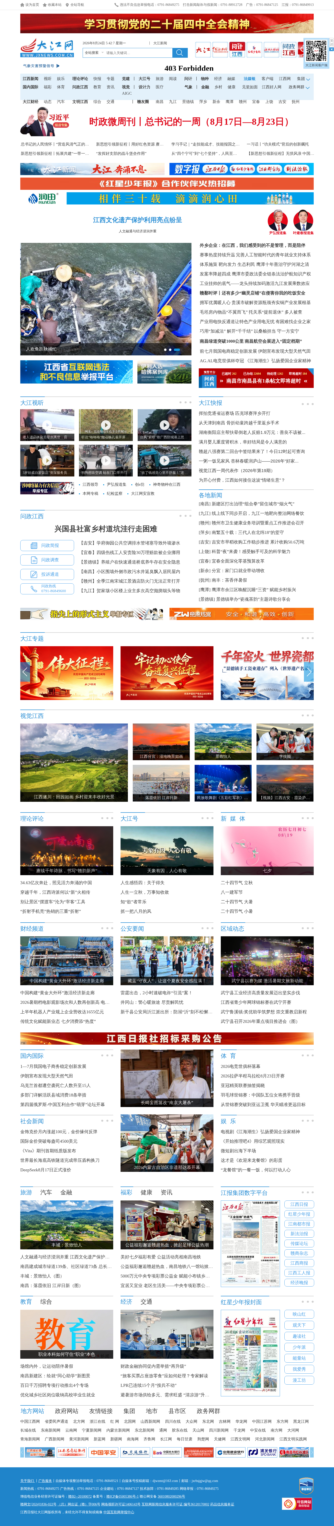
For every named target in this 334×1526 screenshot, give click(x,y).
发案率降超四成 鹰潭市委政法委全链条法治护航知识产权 (255, 273)
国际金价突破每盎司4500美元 (49, 1141)
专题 (110, 79)
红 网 (114, 1421)
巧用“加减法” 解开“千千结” (226, 331)
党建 (126, 79)
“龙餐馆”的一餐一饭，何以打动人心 (256, 1169)
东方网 (282, 1421)
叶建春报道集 (303, 233)
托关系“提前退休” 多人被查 (275, 312)
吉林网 (225, 1421)
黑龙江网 (301, 1421)
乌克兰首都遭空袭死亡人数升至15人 (55, 1085)
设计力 (144, 87)
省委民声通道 (56, 1421)
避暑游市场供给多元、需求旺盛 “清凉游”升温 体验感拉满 (177, 1394)
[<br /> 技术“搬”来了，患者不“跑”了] (167, 1357)
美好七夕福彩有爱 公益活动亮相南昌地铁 (161, 1257)
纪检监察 (114, 493)
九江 (173, 102)
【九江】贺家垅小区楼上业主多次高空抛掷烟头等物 (129, 590)
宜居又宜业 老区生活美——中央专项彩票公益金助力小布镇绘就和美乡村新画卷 (198, 1285)
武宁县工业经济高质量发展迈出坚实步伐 (260, 992)
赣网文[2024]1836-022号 (38, 1504)
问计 (188, 79)
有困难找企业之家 (293, 321)
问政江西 (80, 87)
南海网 (133, 1439)
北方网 (79, 1421)
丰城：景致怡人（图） (42, 1276)
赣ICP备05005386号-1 (122, 1496)
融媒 (231, 79)
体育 (61, 87)
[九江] (205, 513)
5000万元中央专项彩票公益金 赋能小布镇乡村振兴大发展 (176, 1276)
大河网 (293, 1430)
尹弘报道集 (277, 233)
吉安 (282, 102)
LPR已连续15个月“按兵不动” (149, 1385)
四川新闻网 (219, 1430)
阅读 (173, 79)
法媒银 (250, 79)
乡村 (218, 87)
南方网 (276, 1430)
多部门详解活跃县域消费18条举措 (53, 1095)
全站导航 (77, 5)
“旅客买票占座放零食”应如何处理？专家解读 (164, 1375)
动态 (48, 102)
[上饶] (205, 551)
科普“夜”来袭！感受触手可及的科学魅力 (251, 551)
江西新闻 (30, 79)
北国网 (130, 1421)
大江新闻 (161, 43)
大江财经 (30, 102)
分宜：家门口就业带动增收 (238, 570)
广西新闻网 (54, 1439)
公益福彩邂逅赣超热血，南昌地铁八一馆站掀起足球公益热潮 (180, 1266)
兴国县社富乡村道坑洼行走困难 (106, 529)
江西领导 (90, 484)
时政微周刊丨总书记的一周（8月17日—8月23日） (191, 121)
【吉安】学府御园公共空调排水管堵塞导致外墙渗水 (129, 543)
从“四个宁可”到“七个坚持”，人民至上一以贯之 (212, 153)
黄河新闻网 (79, 1439)
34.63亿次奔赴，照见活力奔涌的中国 (56, 882)
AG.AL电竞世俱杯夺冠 (222, 360)
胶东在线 (180, 1430)
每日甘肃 (184, 1439)
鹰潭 (230, 102)
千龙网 (239, 1430)
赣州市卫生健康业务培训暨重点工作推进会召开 (258, 522)
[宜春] (205, 561)
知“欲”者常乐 (133, 901)
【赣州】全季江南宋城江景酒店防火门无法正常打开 (129, 581)
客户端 (267, 79)
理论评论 (80, 79)
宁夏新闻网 (91, 1430)
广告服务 (45, 1481)
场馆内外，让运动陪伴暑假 (46, 1366)
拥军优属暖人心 (215, 302)
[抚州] (205, 580)
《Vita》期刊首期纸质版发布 (48, 1150)
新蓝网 (99, 1439)
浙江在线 (97, 1421)
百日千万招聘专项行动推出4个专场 (54, 1385)
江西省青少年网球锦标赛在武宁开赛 (256, 1002)
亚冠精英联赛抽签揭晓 (243, 1085)
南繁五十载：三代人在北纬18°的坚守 (248, 532)
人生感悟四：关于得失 (143, 882)
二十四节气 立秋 (237, 882)
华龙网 (241, 1421)
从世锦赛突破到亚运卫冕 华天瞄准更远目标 (263, 1104)
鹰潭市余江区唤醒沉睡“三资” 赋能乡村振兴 (254, 589)
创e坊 (140, 484)
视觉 (126, 87)
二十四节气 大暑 (237, 901)
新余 (216, 102)
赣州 (243, 102)
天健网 (220, 1439)
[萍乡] (205, 532)
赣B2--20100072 (80, 1496)
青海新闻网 (30, 1439)
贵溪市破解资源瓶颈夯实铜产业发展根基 (271, 302)
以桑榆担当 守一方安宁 (276, 331)
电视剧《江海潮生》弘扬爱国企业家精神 (260, 1131)
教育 (97, 87)
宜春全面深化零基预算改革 (238, 561)
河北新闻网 (265, 1439)
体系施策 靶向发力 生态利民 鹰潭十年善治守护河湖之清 (254, 264)
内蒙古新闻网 (118, 1430)
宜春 (256, 102)
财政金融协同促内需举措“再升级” (153, 1366)
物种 (205, 79)
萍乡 (203, 102)
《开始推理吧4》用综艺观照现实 (253, 1141)
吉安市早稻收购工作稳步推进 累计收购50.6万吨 (258, 542)
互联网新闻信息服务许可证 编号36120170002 (175, 1504)
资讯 (110, 87)
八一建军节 (232, 892)
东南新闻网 (50, 1430)
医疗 (160, 87)
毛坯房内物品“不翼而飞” (224, 312)
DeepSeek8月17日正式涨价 (45, 1169)
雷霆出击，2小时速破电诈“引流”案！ (157, 992)
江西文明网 (240, 1439)
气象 (188, 87)
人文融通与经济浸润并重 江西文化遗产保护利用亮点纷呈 (76, 1257)
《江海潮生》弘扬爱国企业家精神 (278, 360)
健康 (231, 87)
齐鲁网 (149, 1439)
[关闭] (331, 44)
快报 (97, 79)
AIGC (127, 93)
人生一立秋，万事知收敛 (145, 892)
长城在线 (28, 1430)
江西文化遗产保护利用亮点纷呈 (137, 220)
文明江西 (80, 102)
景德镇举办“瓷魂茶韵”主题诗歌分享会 (253, 599)
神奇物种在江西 (166, 484)
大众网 (191, 1421)
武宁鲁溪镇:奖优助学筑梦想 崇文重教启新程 (264, 1011)
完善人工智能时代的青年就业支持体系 (273, 254)
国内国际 (30, 87)
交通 (110, 102)
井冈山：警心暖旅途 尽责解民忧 (152, 1002)
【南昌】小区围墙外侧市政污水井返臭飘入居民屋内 (129, 571)
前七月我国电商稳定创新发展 (228, 351)
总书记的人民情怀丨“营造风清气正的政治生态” (61, 144)
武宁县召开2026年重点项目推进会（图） (260, 1021)
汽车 (61, 102)
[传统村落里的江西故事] (267, 699)
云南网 (71, 1430)
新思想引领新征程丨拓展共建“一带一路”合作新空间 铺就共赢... (75, 153)
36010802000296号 (171, 1496)
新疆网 (116, 1439)
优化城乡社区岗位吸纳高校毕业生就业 (57, 1394)
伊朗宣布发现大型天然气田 (284, 351)
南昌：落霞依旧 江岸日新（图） (51, 1285)
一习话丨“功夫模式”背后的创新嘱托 (278, 144)
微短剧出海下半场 (238, 1150)
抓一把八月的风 (136, 911)
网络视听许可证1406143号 (121, 1504)
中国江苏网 (262, 1421)
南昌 (160, 102)
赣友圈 (143, 102)
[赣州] (205, 522)
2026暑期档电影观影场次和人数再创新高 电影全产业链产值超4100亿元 (89, 1002)
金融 (205, 87)
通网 (163, 1430)
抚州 (296, 102)
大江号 (144, 79)
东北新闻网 (144, 1430)
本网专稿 (90, 493)
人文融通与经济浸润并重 (137, 231)
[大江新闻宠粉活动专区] (66, 699)
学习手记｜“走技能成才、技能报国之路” (206, 144)
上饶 (269, 102)
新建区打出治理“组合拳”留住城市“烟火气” (253, 503)
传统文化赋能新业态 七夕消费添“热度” (58, 1021)
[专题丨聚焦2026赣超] (167, 699)
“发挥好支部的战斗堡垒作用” (121, 153)
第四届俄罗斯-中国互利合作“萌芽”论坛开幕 (62, 1104)
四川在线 (173, 1421)
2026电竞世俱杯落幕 (240, 1066)
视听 (48, 79)
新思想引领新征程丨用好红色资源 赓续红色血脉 (137, 144)
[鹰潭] (205, 589)
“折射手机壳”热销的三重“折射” (50, 911)
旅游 (160, 79)
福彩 (48, 87)
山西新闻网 (150, 1421)
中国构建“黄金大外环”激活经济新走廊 (57, 992)
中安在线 (258, 1430)
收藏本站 (55, 5)
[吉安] (205, 542)
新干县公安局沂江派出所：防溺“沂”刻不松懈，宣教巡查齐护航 (182, 1011)
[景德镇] (207, 599)
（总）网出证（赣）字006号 (78, 1504)
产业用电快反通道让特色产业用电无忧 (237, 321)
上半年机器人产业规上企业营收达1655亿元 (62, 1011)
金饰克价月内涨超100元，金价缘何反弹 (58, 1131)
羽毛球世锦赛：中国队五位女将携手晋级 (260, 1095)
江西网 (285, 79)
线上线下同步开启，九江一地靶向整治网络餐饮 (258, 513)
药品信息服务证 (222, 1504)
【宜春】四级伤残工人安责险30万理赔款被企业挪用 (129, 552)
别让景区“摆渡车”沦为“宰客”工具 (52, 901)
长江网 (166, 1439)
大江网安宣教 (143, 493)
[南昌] (205, 503)
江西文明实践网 (293, 1439)
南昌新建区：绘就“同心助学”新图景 (55, 1375)
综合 (97, 102)
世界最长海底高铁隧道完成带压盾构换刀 (60, 1160)
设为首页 (32, 5)
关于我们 (27, 1481)
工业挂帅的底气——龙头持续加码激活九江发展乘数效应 (255, 283)
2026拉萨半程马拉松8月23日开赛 (253, 1076)
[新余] (205, 570)
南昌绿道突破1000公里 (222, 341)
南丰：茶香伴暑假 (229, 580)
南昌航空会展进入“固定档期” (273, 341)
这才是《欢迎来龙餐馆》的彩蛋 (251, 1160)
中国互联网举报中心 (118, 1512)
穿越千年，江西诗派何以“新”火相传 (55, 892)
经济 (218, 79)
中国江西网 (30, 1421)
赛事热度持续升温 (217, 254)
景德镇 (188, 102)
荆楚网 (203, 1439)
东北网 (208, 1421)
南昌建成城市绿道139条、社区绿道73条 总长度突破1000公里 (79, 1266)
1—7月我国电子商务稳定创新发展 (53, 1066)
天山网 (198, 1430)
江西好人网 (271, 87)
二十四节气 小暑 (237, 911)
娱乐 (61, 79)
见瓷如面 (250, 87)
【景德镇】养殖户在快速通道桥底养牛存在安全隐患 (129, 562)
